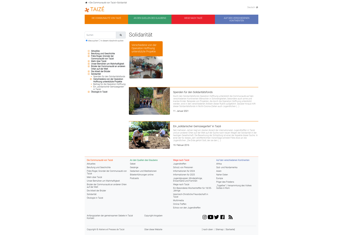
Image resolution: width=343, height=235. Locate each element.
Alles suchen (92, 41)
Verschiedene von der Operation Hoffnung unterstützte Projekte (108, 80)
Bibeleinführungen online (141, 174)
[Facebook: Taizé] (222, 217)
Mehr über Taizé (98, 61)
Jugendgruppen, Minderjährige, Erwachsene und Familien (187, 179)
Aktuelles (95, 51)
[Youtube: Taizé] (210, 217)
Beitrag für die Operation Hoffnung (109, 84)
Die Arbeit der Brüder (100, 71)
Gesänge (134, 167)
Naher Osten (222, 174)
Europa (219, 178)
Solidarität (96, 74)
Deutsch (251, 7)
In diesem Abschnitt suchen (112, 41)
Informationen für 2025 (184, 174)
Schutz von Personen (183, 167)
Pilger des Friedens (225, 182)
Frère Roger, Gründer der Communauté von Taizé (102, 57)
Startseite (229, 229)
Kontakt (90, 218)
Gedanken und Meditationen (143, 171)
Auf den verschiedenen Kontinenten (236, 19)
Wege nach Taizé (193, 18)
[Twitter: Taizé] (216, 217)
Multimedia (178, 200)
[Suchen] (121, 35)
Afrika (219, 163)
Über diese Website (153, 229)
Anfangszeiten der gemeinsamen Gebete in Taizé (110, 215)
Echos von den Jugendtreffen (187, 207)
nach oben (208, 229)
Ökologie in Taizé (99, 92)
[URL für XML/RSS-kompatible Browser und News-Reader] (231, 217)
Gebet (132, 163)
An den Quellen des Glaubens (150, 18)
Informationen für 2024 (184, 171)
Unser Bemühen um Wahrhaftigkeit (107, 63)
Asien (218, 171)
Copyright (91, 229)
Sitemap (219, 229)
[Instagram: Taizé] (204, 217)
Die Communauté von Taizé (103, 2)
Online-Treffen (179, 204)
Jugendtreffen (179, 163)
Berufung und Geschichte (103, 53)
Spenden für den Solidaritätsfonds (109, 76)
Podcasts (134, 178)
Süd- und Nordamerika (226, 167)
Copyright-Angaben (153, 215)
